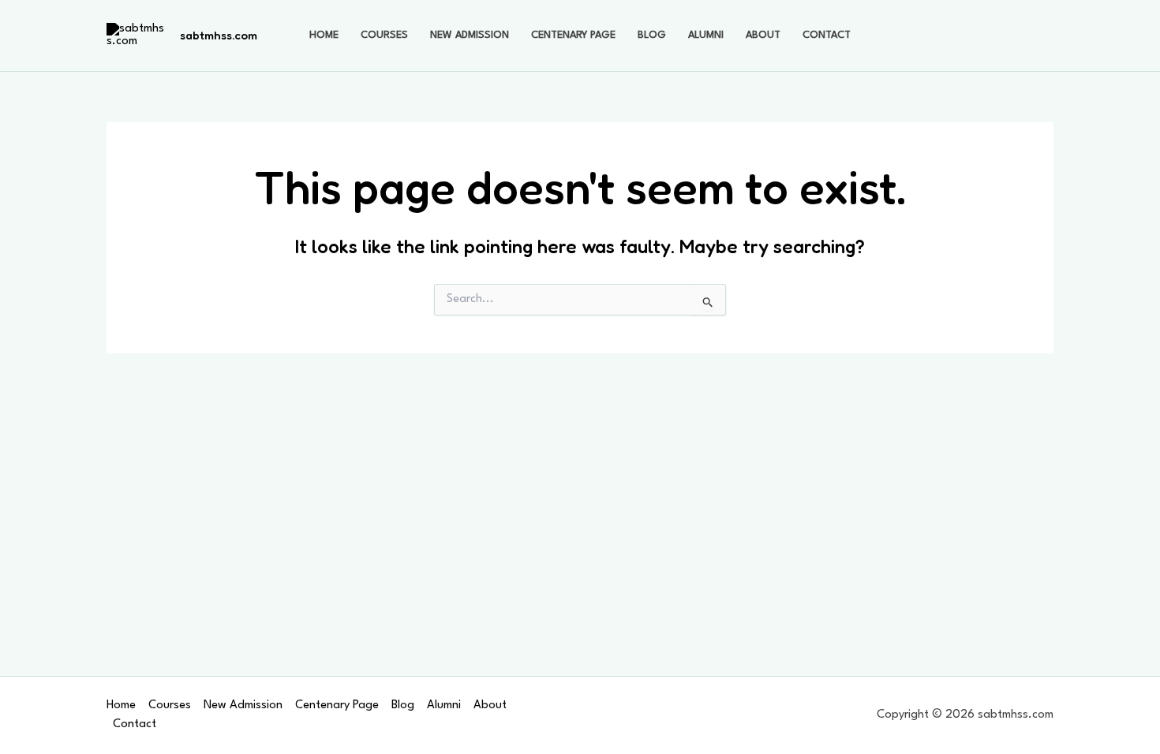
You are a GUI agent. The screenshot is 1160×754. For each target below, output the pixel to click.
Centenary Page (573, 35)
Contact (827, 35)
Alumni (706, 35)
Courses (384, 35)
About (763, 35)
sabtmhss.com (218, 35)
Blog (652, 35)
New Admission (469, 35)
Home (324, 35)
